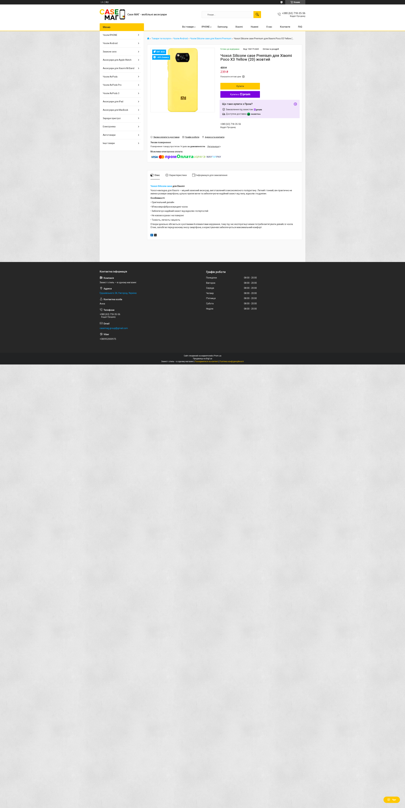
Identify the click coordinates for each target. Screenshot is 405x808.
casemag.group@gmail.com (114, 328)
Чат (394, 799)
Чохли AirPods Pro (112, 85)
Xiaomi (239, 27)
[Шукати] (257, 14)
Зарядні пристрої (112, 118)
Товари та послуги (161, 38)
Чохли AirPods (110, 76)
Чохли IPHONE (110, 35)
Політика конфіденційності (232, 361)
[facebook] (151, 235)
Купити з (234, 94)
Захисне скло (110, 51)
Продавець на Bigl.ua (202, 359)
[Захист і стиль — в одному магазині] (112, 14)
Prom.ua (217, 356)
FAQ (300, 27)
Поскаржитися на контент (206, 361)
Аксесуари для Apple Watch (117, 60)
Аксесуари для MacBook (115, 110)
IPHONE (206, 27)
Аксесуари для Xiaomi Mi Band (118, 68)
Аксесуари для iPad (113, 101)
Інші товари (109, 143)
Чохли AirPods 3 (111, 93)
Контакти (285, 27)
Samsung (222, 27)
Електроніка (109, 126)
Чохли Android (180, 38)
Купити (240, 86)
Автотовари (109, 135)
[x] (155, 235)
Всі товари (188, 27)
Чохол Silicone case (161, 186)
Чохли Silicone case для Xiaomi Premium (210, 38)
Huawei (254, 27)
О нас (269, 27)
